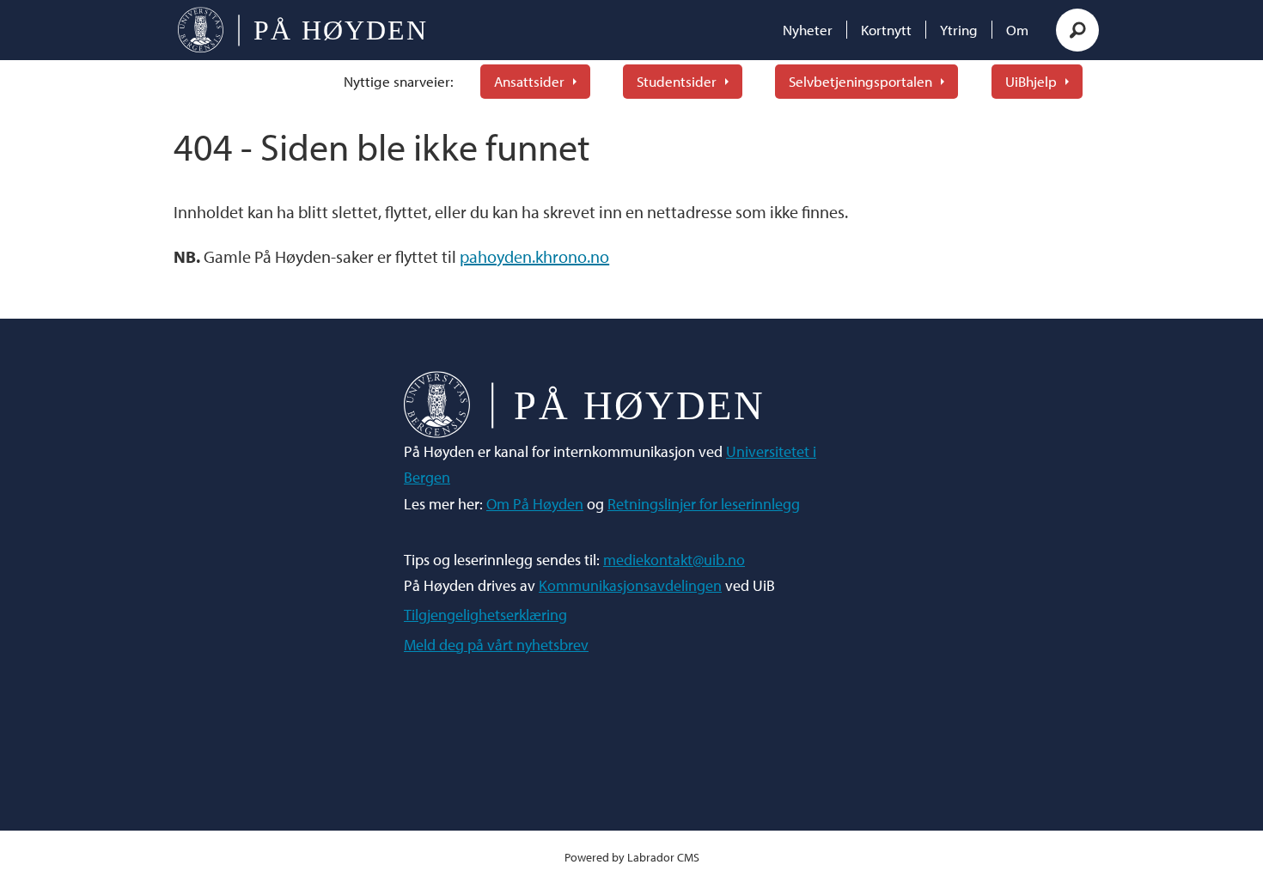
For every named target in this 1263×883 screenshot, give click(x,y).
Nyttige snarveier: (399, 81)
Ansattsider (529, 81)
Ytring (959, 30)
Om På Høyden (534, 504)
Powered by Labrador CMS (631, 857)
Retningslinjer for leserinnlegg (703, 504)
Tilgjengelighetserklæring (485, 614)
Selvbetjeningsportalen (860, 81)
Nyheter (808, 30)
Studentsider (677, 81)
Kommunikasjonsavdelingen (630, 585)
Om (1017, 30)
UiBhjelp (1031, 81)
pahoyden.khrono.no (534, 256)
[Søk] (1077, 30)
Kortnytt (886, 30)
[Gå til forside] (302, 30)
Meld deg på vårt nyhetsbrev (496, 645)
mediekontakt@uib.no (674, 559)
